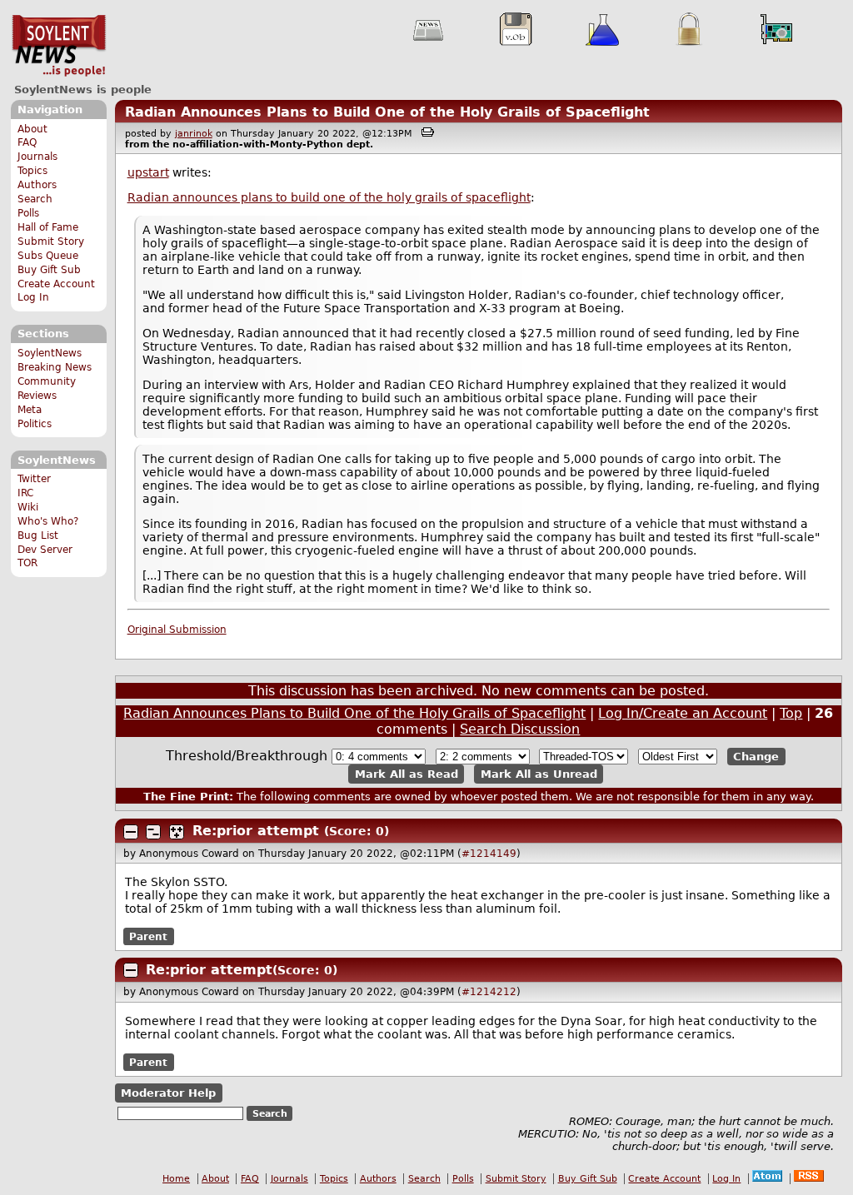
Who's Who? (47, 521)
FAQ (27, 142)
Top (791, 713)
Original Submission (177, 629)
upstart (148, 172)
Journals (37, 156)
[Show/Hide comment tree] (153, 831)
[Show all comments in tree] (176, 831)
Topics (32, 171)
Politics (34, 424)
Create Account (56, 284)
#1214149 (488, 853)
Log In (33, 297)
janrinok (193, 133)
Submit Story (50, 241)
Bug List (37, 535)
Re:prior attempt (255, 831)
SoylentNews (59, 45)
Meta (29, 410)
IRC (25, 493)
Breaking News (54, 367)
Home (176, 1178)
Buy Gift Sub (49, 270)
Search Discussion (520, 729)
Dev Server (44, 549)
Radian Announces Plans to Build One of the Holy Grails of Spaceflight (387, 112)
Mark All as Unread (539, 774)
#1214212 (488, 992)
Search (34, 199)
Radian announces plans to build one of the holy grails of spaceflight (329, 197)
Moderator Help (168, 1093)
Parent (148, 936)
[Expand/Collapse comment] (130, 831)
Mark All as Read (406, 774)
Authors (37, 185)
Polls (28, 213)
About (32, 129)
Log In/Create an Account (682, 713)
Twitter (34, 479)
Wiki (27, 507)
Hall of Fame (47, 227)
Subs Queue (47, 255)
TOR (27, 563)
